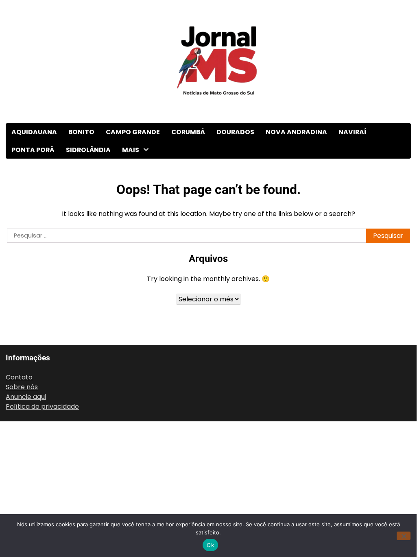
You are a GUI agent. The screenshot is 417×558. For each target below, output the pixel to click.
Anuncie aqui (26, 396)
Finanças (137, 299)
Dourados (235, 132)
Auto (130, 183)
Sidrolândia (88, 150)
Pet (128, 398)
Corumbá (188, 132)
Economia (139, 249)
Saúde (132, 431)
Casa (131, 216)
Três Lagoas (142, 498)
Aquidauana (34, 132)
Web (130, 464)
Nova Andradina (296, 132)
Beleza (133, 200)
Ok (210, 545)
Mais (130, 150)
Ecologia (136, 233)
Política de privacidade (42, 406)
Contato (19, 377)
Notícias (136, 382)
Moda (132, 348)
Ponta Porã (33, 150)
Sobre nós (22, 387)
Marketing (139, 332)
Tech (131, 448)
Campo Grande (133, 132)
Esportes (137, 283)
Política (135, 415)
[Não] (403, 536)
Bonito (81, 132)
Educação (138, 266)
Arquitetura (141, 167)
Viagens (135, 481)
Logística (137, 315)
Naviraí (352, 132)
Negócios (137, 365)
